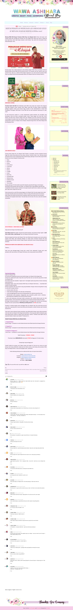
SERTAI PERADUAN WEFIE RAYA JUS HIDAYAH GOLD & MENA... (60, 171)
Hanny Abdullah (13, 406)
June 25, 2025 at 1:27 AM (20, 446)
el (10, 433)
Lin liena (12, 473)
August (55, 166)
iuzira (54, 237)
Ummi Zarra (55, 214)
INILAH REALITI (56, 257)
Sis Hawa (48, 608)
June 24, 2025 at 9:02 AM (21, 406)
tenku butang (13, 459)
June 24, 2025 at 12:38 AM (21, 387)
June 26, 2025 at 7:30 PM (20, 512)
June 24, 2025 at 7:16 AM (20, 393)
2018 (54, 159)
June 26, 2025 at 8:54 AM (19, 499)
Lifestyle (31, 22)
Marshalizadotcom (56, 234)
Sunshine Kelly (13, 486)
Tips (51, 22)
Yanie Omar (12, 552)
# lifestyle (19, 26)
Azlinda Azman (13, 512)
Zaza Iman (55, 253)
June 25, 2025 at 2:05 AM (19, 467)
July (55, 168)
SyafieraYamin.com (56, 218)
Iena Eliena (55, 226)
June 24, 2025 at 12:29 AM (18, 379)
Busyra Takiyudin (56, 264)
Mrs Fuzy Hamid (13, 387)
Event (47, 22)
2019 (54, 158)
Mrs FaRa (12, 400)
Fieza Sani (55, 230)
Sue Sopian (12, 566)
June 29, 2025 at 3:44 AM (19, 552)
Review (26, 22)
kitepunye (12, 499)
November (56, 162)
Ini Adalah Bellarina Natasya (58, 210)
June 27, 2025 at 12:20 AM (20, 525)
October (55, 163)
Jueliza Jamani (13, 525)
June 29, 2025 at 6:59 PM (19, 566)
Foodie (36, 22)
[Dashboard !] (69, 0)
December (56, 160)
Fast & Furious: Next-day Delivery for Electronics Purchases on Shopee (59, 224)
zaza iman (12, 379)
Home (21, 22)
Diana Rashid (12, 446)
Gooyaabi (39, 608)
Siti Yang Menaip (13, 539)
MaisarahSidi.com (56, 241)
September (56, 165)
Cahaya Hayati (55, 245)
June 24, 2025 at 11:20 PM (16, 433)
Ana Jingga (12, 467)
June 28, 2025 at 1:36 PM (21, 539)
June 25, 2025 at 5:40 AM (21, 486)
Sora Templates (32, 608)
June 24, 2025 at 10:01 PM (20, 427)
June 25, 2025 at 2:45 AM (18, 473)
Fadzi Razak (12, 420)
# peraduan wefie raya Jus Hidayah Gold (29, 26)
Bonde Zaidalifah (56, 261)
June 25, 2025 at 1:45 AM (20, 459)
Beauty (42, 22)
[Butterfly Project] (59, 294)
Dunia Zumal (12, 393)
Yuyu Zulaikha (55, 272)
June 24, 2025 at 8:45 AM (18, 400)
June (55, 169)
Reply (11, 390)
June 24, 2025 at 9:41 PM (19, 420)
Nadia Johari (12, 427)
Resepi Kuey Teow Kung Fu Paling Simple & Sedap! (61, 198)
